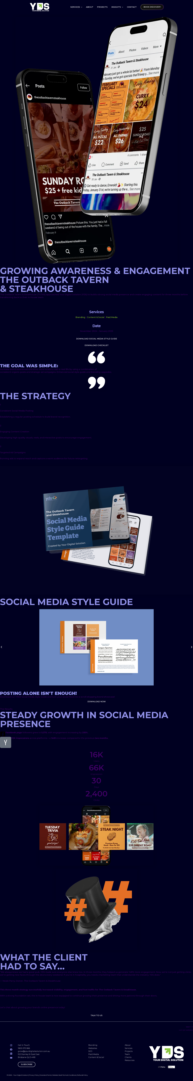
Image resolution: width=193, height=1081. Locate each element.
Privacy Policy (34, 1075)
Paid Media (111, 317)
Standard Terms (45, 1075)
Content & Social (95, 317)
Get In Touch (24, 1045)
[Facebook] (11, 1049)
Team (127, 1054)
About (128, 1045)
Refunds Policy (82, 1075)
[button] (81, 7)
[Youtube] (11, 1058)
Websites (92, 1048)
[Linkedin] (11, 1054)
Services (128, 1048)
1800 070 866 (24, 1048)
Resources (129, 1060)
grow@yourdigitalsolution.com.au (34, 1051)
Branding (80, 317)
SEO (90, 1051)
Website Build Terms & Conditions (64, 1075)
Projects (128, 1051)
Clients (128, 1057)
